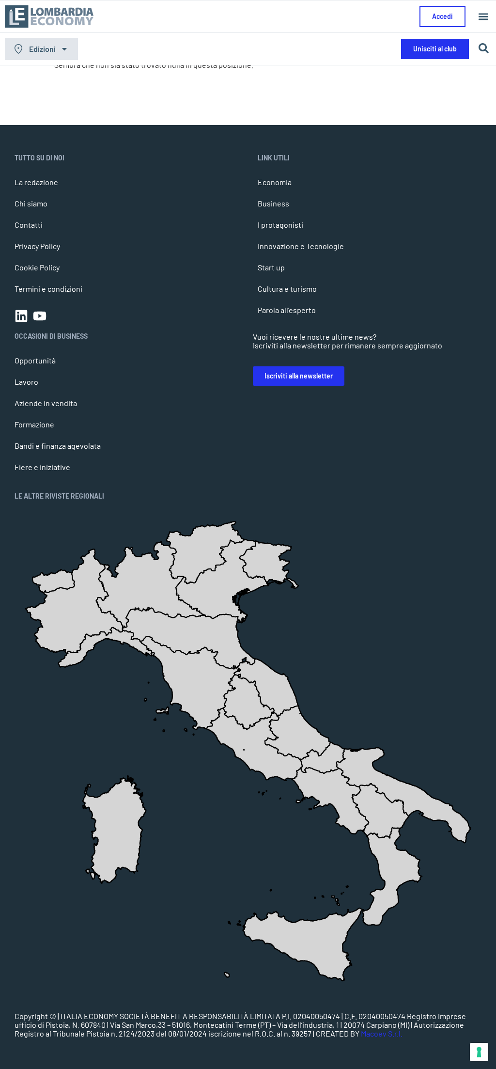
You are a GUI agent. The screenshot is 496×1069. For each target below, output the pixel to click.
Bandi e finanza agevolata (58, 445)
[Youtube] (39, 316)
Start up (271, 267)
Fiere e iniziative (42, 467)
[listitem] (392, 876)
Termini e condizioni (48, 288)
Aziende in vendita (46, 403)
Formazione (34, 424)
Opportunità (35, 360)
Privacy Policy (37, 246)
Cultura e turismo (287, 288)
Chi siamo (31, 203)
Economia (275, 182)
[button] (483, 17)
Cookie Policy (37, 267)
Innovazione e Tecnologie (301, 246)
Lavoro (26, 381)
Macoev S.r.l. (382, 1033)
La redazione (36, 182)
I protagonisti (280, 224)
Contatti (29, 224)
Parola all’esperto (287, 309)
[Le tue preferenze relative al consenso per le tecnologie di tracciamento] (479, 1052)
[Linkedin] (21, 316)
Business (273, 203)
